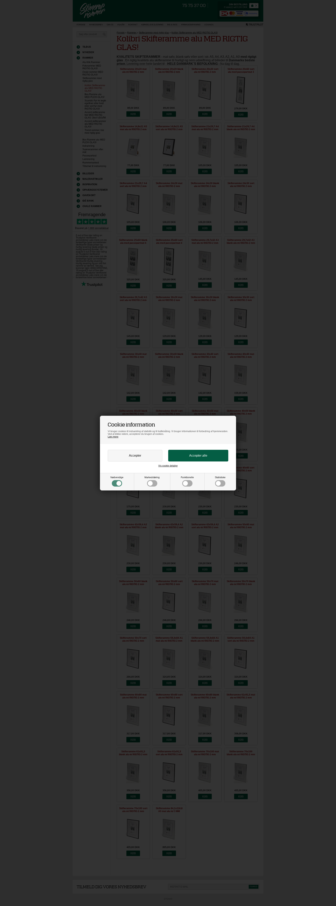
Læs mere (113, 436)
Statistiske (220, 477)
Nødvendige (116, 477)
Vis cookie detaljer (168, 465)
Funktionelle (187, 477)
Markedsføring (152, 477)
